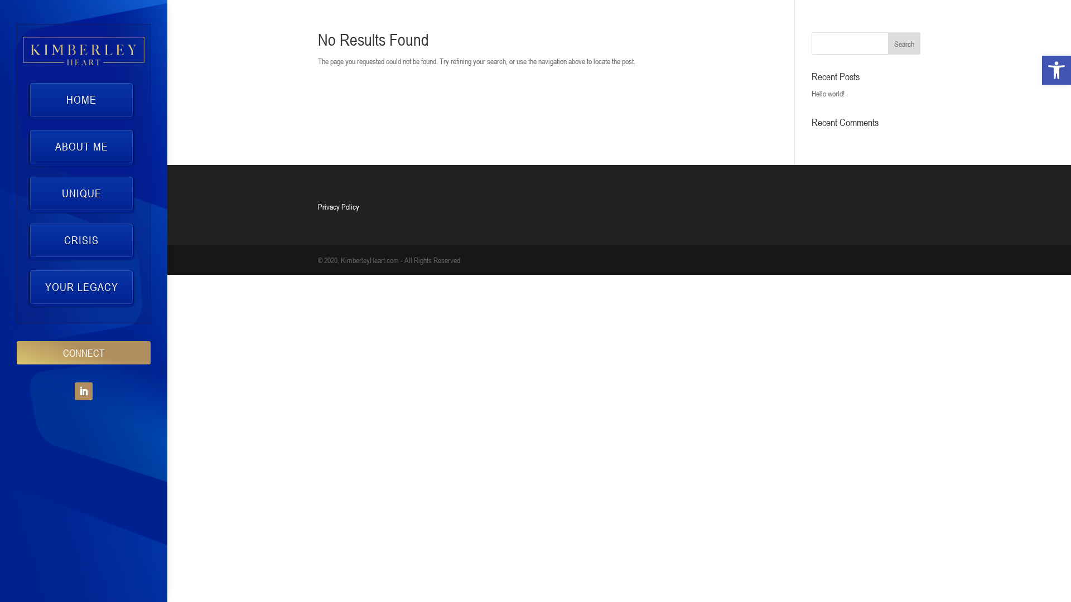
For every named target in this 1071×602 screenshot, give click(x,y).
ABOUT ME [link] (81, 146)
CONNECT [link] (83, 353)
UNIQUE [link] (82, 193)
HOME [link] (81, 99)
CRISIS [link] (81, 240)
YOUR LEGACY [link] (81, 287)
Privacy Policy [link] (338, 206)
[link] (1056, 70)
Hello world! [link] (828, 93)
